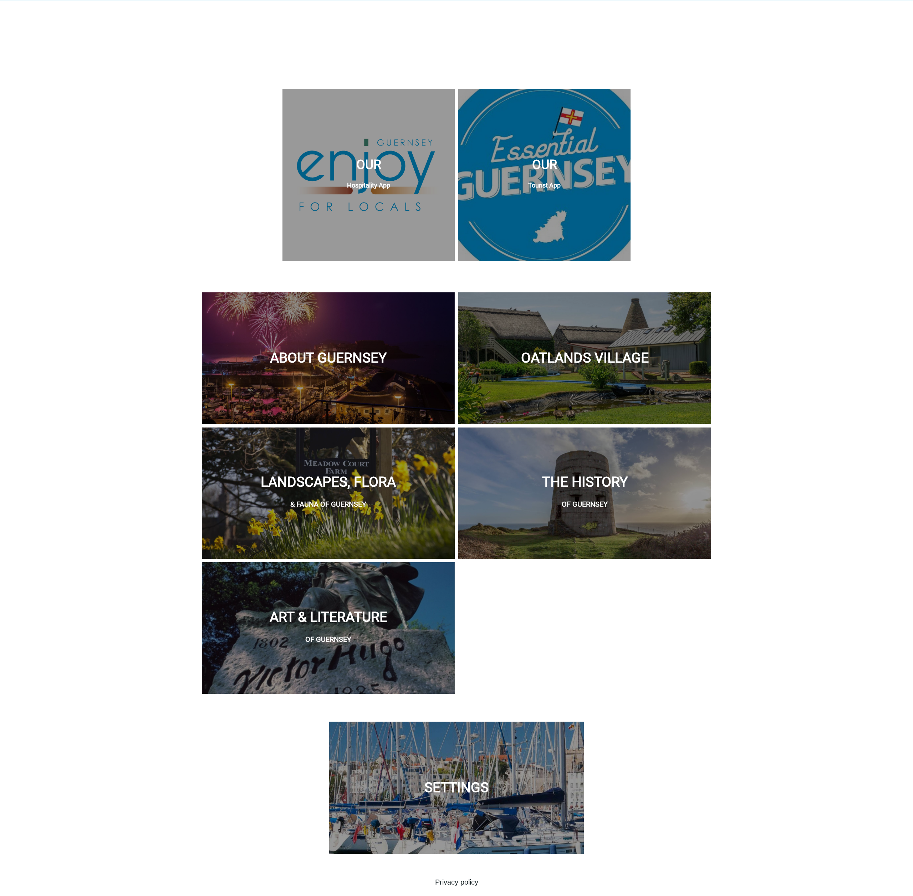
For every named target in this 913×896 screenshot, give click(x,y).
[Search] (898, 11)
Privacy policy (456, 882)
